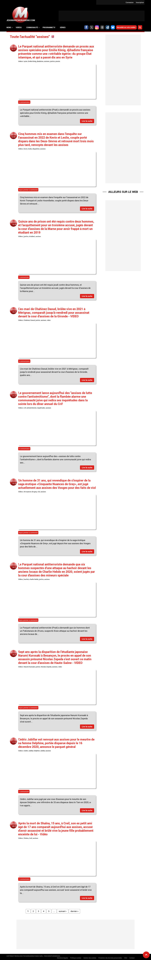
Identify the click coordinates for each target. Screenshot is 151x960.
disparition (36, 149)
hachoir (26, 579)
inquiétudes (41, 408)
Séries (62, 27)
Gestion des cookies (90, 958)
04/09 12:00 (13, 136)
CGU (125, 958)
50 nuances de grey (30, 492)
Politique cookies (75, 958)
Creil (30, 838)
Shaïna (26, 838)
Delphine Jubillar (39, 751)
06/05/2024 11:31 (14, 394)
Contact (131, 958)
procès (57, 61)
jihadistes (40, 61)
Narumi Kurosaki (29, 667)
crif (25, 408)
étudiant (32, 236)
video (48, 320)
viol (39, 492)
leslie (30, 149)
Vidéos (19, 27)
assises (46, 61)
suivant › (63, 911)
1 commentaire (24, 277)
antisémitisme (31, 408)
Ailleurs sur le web (123, 191)
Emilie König (32, 61)
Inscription (140, 2)
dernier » (74, 911)
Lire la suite (87, 121)
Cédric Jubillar (28, 751)
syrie (25, 61)
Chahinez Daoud (29, 320)
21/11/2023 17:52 (14, 741)
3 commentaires (24, 102)
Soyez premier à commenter (28, 190)
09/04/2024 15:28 (14, 482)
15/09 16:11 (13, 48)
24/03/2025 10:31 (14, 311)
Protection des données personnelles (110, 958)
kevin (25, 149)
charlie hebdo (33, 579)
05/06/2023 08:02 (14, 825)
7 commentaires (24, 879)
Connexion (130, 2)
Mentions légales (62, 958)
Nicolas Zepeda (46, 667)
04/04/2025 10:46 (14, 223)
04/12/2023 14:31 (14, 653)
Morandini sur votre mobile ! (126, 27)
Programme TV (49, 27)
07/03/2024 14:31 (14, 566)
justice (52, 61)
